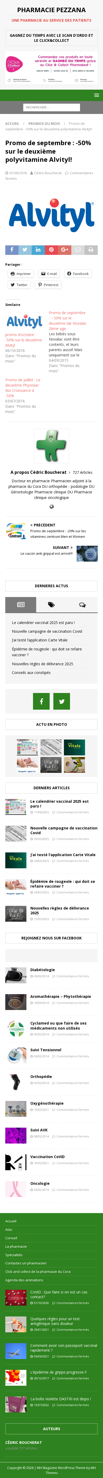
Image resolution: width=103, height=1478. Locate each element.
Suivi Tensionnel (45, 1049)
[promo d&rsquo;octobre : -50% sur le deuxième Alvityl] (24, 321)
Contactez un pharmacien (25, 1263)
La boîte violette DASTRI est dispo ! (60, 1398)
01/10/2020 (41, 1303)
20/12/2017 (41, 1378)
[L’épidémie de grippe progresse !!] (15, 1378)
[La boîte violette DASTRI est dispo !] (15, 1404)
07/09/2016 (18, 173)
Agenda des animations (24, 1280)
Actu (8, 1229)
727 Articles (82, 472)
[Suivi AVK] (15, 1136)
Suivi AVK (39, 1129)
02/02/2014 (41, 1083)
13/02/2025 (41, 919)
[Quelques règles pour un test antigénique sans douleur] (15, 1324)
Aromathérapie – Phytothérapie (60, 996)
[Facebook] (41, 701)
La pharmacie (16, 1246)
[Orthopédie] (15, 1082)
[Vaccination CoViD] (15, 1162)
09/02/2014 (41, 1034)
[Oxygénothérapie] (15, 1109)
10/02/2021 (41, 1110)
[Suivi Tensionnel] (15, 1055)
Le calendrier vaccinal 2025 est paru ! (43, 622)
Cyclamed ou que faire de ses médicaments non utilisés (58, 1025)
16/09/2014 (41, 1003)
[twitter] (61, 701)
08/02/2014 (41, 1136)
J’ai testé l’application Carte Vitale (40, 639)
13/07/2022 (41, 1405)
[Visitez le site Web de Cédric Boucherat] (52, 506)
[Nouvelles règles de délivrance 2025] (51, 765)
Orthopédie (41, 1076)
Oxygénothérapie (47, 1103)
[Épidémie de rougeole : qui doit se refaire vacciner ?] (27, 765)
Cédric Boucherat (48, 173)
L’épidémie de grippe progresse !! (58, 1372)
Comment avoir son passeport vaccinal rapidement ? (63, 1348)
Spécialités (14, 1254)
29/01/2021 (41, 1330)
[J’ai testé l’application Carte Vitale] (74, 747)
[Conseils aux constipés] (74, 765)
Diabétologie (42, 969)
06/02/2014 (41, 976)
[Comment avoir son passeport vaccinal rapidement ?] (15, 1351)
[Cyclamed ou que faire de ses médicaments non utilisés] (15, 1029)
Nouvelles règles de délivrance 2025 (42, 663)
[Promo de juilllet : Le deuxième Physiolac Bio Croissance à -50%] (27, 395)
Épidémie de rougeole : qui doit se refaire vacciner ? (62, 884)
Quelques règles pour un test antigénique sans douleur (55, 1321)
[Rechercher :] (51, 106)
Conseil (11, 1238)
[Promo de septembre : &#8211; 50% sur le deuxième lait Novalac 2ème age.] (70, 342)
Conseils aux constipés (31, 672)
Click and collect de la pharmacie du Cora (38, 1271)
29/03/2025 (41, 839)
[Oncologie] (15, 1189)
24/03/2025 (41, 861)
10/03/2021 (41, 1163)
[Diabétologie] (15, 975)
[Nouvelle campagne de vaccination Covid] (51, 747)
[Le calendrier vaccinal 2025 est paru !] (27, 747)
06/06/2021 (41, 1356)
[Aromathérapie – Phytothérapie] (15, 1002)
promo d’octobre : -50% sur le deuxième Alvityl (23, 340)
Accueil (10, 1221)
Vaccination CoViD (47, 1156)
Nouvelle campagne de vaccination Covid (47, 631)
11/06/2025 (41, 812)
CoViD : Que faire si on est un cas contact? (58, 1294)
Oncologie (40, 1183)
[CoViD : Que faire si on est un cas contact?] (15, 1298)
